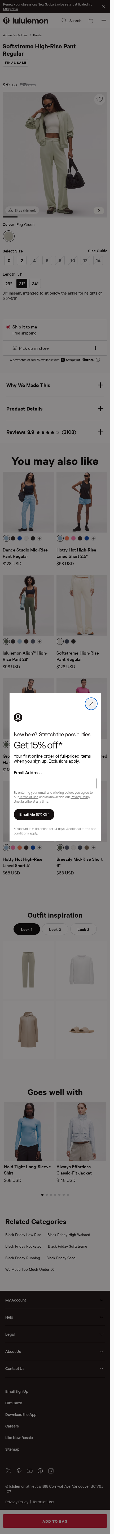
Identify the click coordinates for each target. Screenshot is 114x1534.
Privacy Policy (80, 797)
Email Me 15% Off (34, 814)
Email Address (28, 772)
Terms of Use (28, 797)
